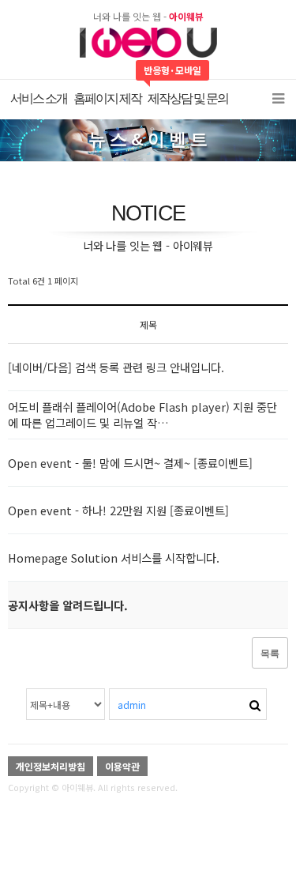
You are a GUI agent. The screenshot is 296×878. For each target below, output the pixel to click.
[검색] (255, 703)
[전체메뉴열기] (278, 99)
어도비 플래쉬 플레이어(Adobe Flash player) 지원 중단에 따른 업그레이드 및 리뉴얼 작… (142, 414)
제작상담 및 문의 (188, 98)
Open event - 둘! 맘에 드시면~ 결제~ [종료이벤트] (130, 462)
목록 (269, 653)
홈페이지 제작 (107, 98)
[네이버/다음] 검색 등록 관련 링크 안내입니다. (116, 367)
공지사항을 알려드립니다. (68, 605)
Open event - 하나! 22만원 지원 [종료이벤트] (118, 510)
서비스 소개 (38, 98)
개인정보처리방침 (50, 766)
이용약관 (122, 766)
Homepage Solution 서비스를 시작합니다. (113, 557)
